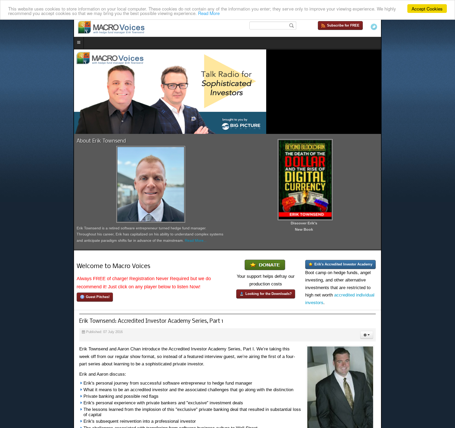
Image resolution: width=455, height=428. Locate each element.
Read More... (187, 272)
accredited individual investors (385, 320)
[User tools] (440, 364)
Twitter (447, 27)
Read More (209, 13)
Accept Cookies (427, 8)
